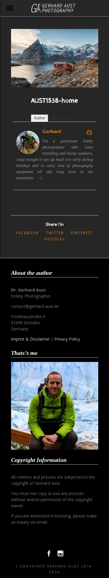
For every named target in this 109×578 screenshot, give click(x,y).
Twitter (55, 232)
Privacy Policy (67, 339)
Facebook (27, 232)
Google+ (54, 239)
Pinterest (82, 232)
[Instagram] (60, 555)
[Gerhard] (28, 152)
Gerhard (51, 131)
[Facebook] (89, 132)
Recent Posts (63, 118)
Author (39, 118)
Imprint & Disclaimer (30, 339)
